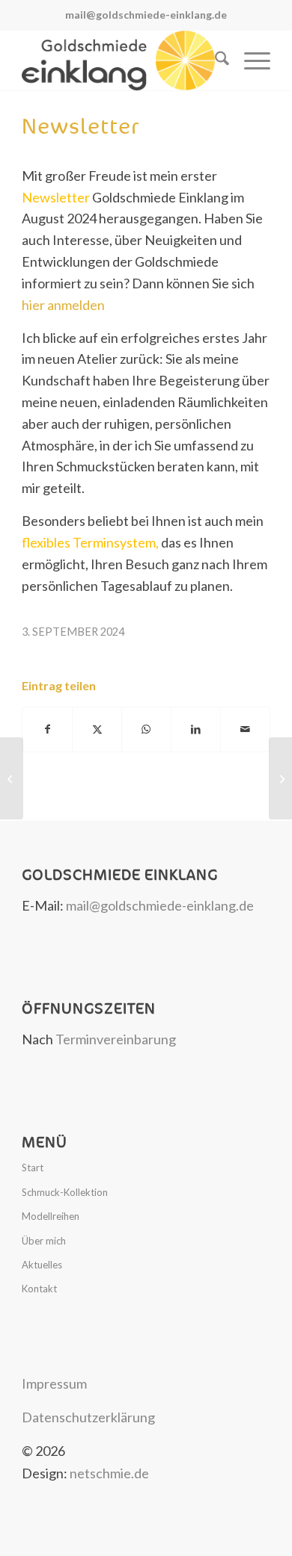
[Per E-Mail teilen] (245, 729)
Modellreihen (50, 1216)
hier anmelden (63, 305)
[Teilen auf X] (97, 729)
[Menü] (249, 60)
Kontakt (39, 1289)
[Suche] (214, 60)
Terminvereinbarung (115, 1039)
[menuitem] (214, 60)
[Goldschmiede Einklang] (121, 60)
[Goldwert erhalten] (11, 778)
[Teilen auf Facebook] (47, 729)
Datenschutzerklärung (88, 1417)
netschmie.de (109, 1473)
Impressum (54, 1383)
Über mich (44, 1241)
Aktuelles (42, 1265)
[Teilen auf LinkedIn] (195, 729)
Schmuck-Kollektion (65, 1192)
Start (32, 1168)
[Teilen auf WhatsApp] (146, 729)
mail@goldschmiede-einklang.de (146, 14)
